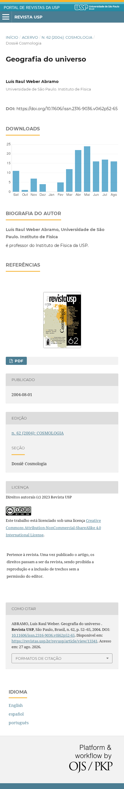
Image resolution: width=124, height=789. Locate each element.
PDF (18, 361)
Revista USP (28, 17)
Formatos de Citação (38, 658)
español (16, 714)
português (19, 722)
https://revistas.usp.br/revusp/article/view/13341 (54, 641)
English (16, 705)
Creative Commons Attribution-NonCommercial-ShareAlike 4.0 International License (53, 527)
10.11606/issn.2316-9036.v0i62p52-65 (43, 635)
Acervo (30, 37)
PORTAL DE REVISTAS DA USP (32, 8)
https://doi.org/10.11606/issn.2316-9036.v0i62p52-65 (67, 108)
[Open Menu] (6, 17)
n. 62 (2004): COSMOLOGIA (67, 37)
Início (12, 37)
